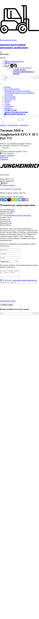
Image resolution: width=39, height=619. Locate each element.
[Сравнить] (3, 150)
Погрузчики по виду (12, 89)
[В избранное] (1, 150)
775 (11, 213)
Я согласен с (19, 280)
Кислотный (18, 215)
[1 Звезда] (11, 144)
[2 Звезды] (19, 144)
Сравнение (4, 159)
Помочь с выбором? (7, 155)
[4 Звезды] (4, 146)
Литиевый (27, 215)
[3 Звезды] (27, 144)
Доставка (7, 100)
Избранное (4, 157)
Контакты (8, 108)
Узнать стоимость (8, 185)
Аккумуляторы (9, 97)
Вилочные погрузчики (8, 40)
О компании (8, 106)
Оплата (7, 102)
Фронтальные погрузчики (20, 93)
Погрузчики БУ (10, 98)
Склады (7, 104)
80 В (13, 211)
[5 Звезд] (11, 146)
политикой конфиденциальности (25, 280)
